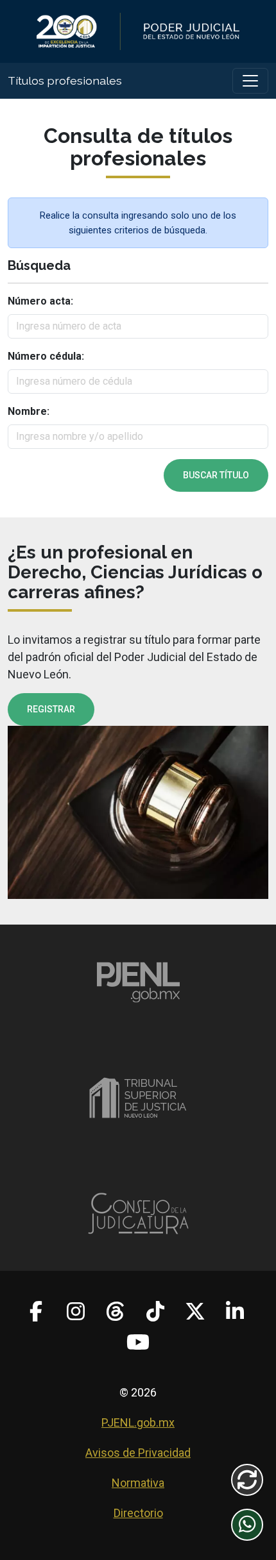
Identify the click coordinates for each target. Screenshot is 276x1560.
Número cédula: (46, 356)
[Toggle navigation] (250, 81)
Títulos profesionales (65, 80)
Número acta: (40, 301)
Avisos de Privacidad (138, 1452)
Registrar (51, 709)
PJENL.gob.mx (138, 1422)
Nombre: (28, 411)
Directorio (138, 1513)
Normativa (138, 1482)
